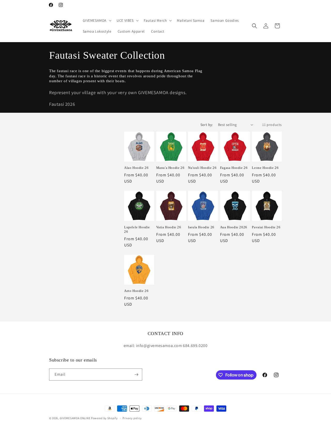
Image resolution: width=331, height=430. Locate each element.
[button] (97, 20)
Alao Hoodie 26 (136, 168)
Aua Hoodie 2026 (233, 227)
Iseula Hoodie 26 (201, 227)
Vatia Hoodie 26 (168, 227)
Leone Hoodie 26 (265, 168)
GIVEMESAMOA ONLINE (75, 418)
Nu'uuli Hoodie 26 (202, 168)
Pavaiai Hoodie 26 (266, 227)
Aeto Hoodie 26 (136, 291)
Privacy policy (132, 418)
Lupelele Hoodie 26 (137, 229)
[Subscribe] (136, 374)
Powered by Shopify (104, 418)
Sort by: (206, 124)
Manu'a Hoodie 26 (170, 168)
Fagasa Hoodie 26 (234, 168)
